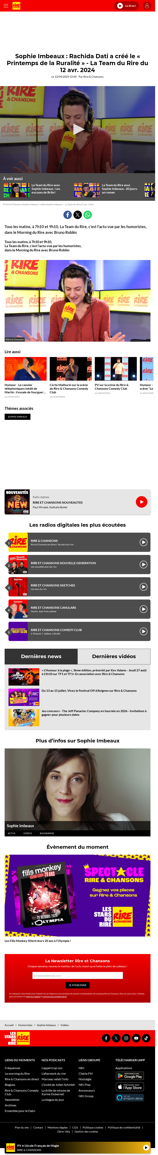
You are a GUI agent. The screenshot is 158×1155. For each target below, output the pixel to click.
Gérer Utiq (63, 1131)
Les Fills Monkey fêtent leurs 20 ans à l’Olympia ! (38, 940)
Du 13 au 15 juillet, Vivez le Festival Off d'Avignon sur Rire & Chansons (89, 690)
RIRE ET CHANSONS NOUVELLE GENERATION (63, 563)
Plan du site (22, 1127)
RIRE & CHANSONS (44, 540)
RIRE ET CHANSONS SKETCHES (53, 585)
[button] (77, 129)
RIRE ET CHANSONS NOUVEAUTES (58, 502)
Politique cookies (93, 1127)
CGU (75, 1127)
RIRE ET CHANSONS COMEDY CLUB (56, 630)
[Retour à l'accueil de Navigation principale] (16, 6)
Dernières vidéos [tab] (114, 656)
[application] (77, 129)
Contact (38, 1127)
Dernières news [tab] (41, 656)
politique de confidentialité (55, 996)
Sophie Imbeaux (20, 825)
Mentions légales (58, 1127)
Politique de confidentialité (124, 1127)
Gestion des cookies (86, 1131)
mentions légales (33, 996)
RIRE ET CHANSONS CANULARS (53, 607)
